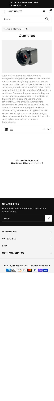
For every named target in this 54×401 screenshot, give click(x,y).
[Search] (47, 19)
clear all (38, 163)
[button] (5, 12)
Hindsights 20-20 (20, 265)
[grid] (6, 129)
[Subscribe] (48, 218)
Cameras (18, 29)
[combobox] (27, 19)
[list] (11, 129)
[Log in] (44, 11)
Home (7, 29)
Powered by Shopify (40, 265)
